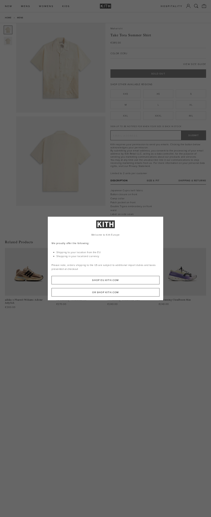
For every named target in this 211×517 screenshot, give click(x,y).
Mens (20, 17)
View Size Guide (194, 64)
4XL (191, 115)
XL (190, 104)
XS (158, 94)
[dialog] (105, 258)
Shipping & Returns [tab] (192, 180)
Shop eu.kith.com (105, 280)
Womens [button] (46, 6)
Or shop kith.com (105, 292)
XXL (125, 115)
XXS (125, 94)
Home (8, 17)
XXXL (158, 115)
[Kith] (105, 6)
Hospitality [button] (172, 6)
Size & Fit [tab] (153, 180)
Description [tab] (119, 180)
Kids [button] (66, 6)
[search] (196, 6)
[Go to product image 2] (8, 41)
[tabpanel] (158, 210)
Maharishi (116, 28)
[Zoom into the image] (61, 68)
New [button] (8, 6)
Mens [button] (25, 6)
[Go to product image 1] (8, 30)
